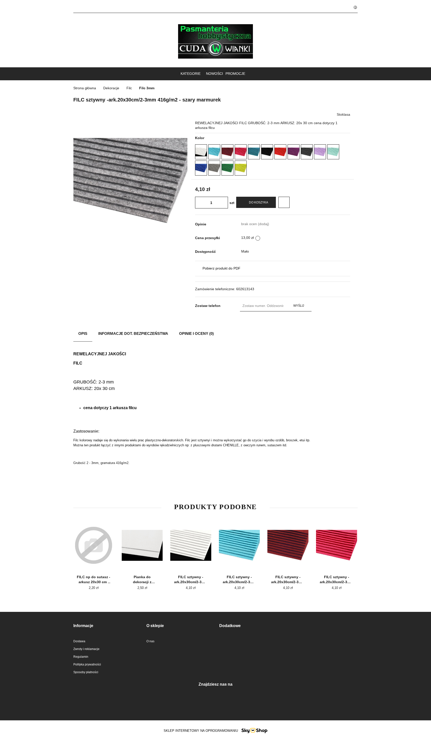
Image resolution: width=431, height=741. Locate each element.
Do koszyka (258, 202)
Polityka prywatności (87, 664)
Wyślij (298, 305)
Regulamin (80, 656)
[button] (106, 626)
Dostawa (79, 641)
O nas (150, 641)
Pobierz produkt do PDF (221, 268)
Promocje (235, 74)
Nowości (214, 74)
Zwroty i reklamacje (86, 649)
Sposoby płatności (85, 672)
